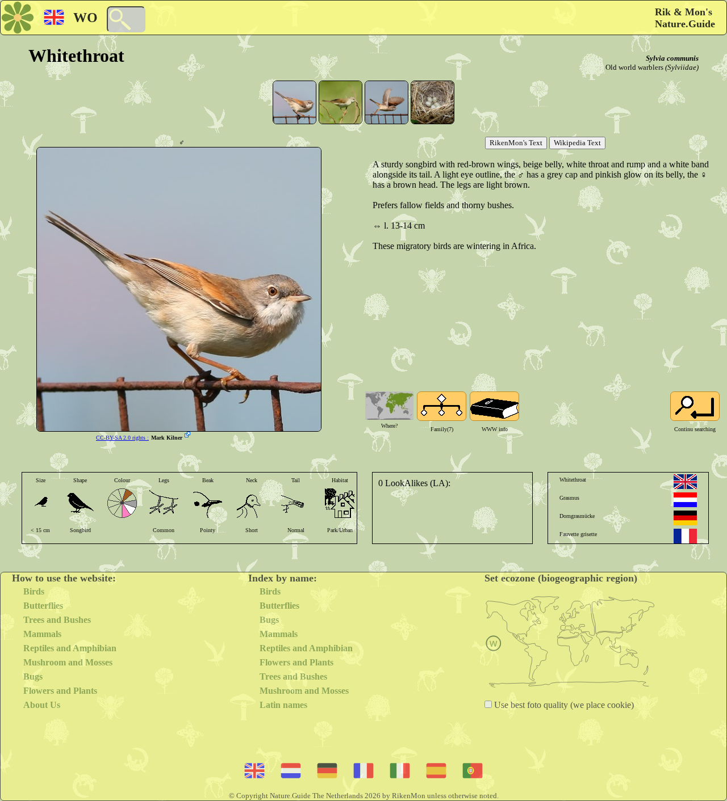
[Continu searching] (695, 406)
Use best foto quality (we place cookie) (563, 705)
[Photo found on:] (189, 436)
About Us (41, 705)
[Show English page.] (685, 481)
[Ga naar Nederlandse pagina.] (685, 499)
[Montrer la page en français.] (685, 536)
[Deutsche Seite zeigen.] (685, 518)
